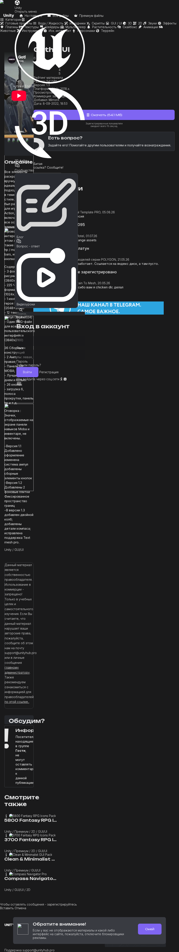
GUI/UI (19, 549)
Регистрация (49, 372)
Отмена (20, 908)
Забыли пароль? (28, 365)
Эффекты (169, 23)
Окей (149, 929)
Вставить (7, 908)
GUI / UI (116, 23)
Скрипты (98, 23)
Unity (8, 549)
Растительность (104, 27)
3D (129, 23)
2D (139, 23)
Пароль (22, 361)
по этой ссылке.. (17, 702)
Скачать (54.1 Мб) (106, 115)
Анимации (150, 27)
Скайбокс (129, 27)
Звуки (152, 23)
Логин (20, 348)
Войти (27, 372)
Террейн (107, 31)
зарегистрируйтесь (62, 904)
